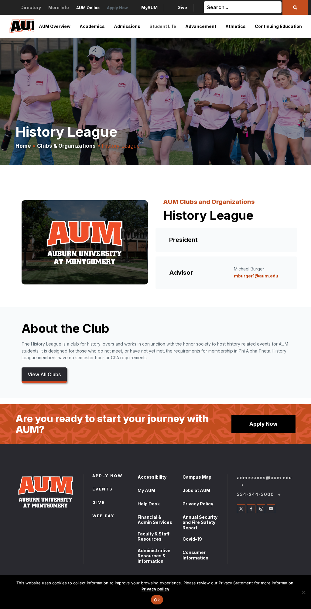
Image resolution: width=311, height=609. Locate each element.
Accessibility (152, 477)
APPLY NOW (107, 476)
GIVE (98, 503)
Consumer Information (195, 555)
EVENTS (102, 489)
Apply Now (263, 424)
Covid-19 (192, 539)
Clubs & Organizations (66, 146)
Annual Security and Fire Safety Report (200, 522)
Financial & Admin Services (155, 519)
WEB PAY (103, 516)
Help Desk (149, 503)
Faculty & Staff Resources (153, 536)
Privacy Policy (198, 503)
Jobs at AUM (196, 490)
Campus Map (197, 477)
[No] (303, 592)
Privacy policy (155, 589)
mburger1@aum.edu (256, 275)
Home (23, 146)
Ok (157, 599)
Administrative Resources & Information (154, 556)
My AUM (146, 490)
